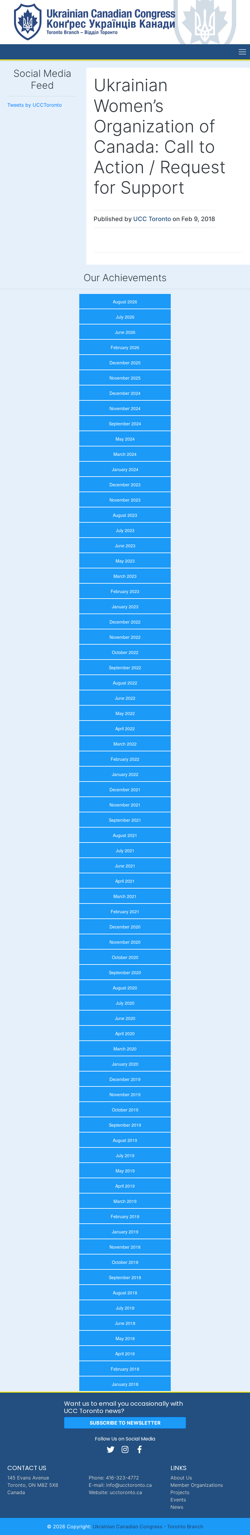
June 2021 (125, 866)
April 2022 (125, 728)
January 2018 (125, 1384)
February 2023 (125, 591)
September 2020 (125, 972)
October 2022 (125, 652)
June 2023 (125, 545)
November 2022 (125, 637)
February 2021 (125, 911)
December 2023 (125, 484)
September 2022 (125, 667)
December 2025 (125, 363)
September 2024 (125, 423)
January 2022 (125, 774)
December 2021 (125, 789)
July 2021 (125, 850)
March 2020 (125, 1049)
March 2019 (125, 1201)
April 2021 (125, 881)
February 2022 (125, 759)
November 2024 (125, 408)
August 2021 (125, 835)
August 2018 (125, 1293)
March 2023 (125, 576)
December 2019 (125, 1079)
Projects (179, 1492)
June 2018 (125, 1323)
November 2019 (125, 1094)
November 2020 (125, 942)
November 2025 (125, 378)
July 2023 (125, 530)
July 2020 (125, 1003)
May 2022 (125, 713)
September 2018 (125, 1277)
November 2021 (125, 805)
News (176, 1507)
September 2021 (125, 820)
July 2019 (125, 1155)
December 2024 (125, 393)
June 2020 (125, 1018)
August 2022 (125, 683)
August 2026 (125, 302)
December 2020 (125, 927)
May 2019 (125, 1171)
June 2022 (125, 698)
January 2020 (125, 1064)
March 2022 (125, 744)
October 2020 (125, 957)
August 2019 (125, 1140)
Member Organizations (196, 1485)
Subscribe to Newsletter (125, 1423)
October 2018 (125, 1262)
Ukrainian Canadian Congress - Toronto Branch (148, 1526)
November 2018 (125, 1247)
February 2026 (125, 347)
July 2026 (125, 317)
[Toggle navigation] (242, 51)
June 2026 (125, 332)
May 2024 (125, 439)
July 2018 (125, 1308)
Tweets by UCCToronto (34, 105)
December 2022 (125, 622)
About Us (181, 1478)
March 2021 (125, 896)
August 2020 (125, 988)
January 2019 (125, 1232)
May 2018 (125, 1338)
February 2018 (125, 1369)
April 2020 (125, 1033)
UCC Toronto (152, 219)
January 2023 (125, 606)
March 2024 (125, 454)
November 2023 (125, 500)
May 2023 (125, 561)
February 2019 (125, 1216)
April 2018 (125, 1354)
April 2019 (125, 1186)
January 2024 (125, 469)
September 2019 (125, 1125)
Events (178, 1500)
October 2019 (125, 1110)
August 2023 (125, 515)
